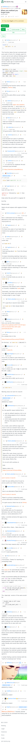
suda (18, 288)
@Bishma (4, 711)
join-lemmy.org (5, 741)
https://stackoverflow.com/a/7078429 (13, 339)
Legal (2, 728)
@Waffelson (10, 711)
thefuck (10, 87)
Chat (3, 36)
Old (13, 32)
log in (11, 21)
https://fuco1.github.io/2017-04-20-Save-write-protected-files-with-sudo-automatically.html (14, 326)
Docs (2, 735)
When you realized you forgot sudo (9, 11)
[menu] (26, 1)
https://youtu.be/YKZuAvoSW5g (12, 470)
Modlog (3, 725)
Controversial (15, 29)
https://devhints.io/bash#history (13, 169)
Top (8, 29)
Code (2, 738)
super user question (18, 104)
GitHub (24, 502)
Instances (4, 732)
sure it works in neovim (8, 478)
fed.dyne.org (8, 2)
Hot (3, 29)
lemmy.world (4, 14)
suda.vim (9, 350)
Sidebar (4, 26)
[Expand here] (24, 12)
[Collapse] (3, 40)
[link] (6, 16)
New (23, 29)
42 (3, 16)
